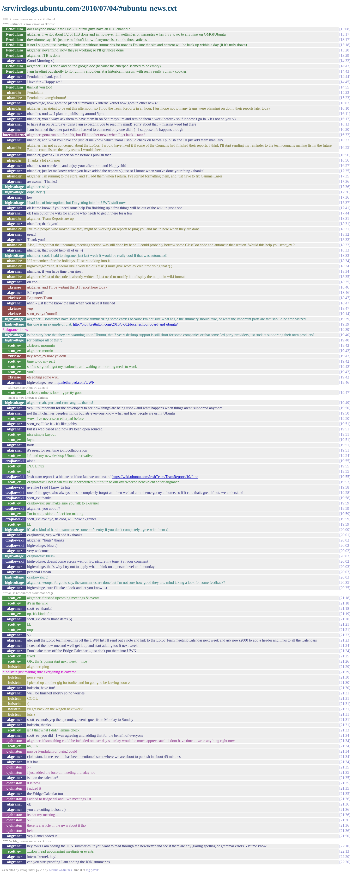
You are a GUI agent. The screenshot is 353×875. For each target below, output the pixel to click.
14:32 (345, 61)
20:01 (345, 535)
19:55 (345, 461)
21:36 (345, 799)
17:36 (345, 181)
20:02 (345, 540)
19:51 (345, 424)
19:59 (345, 503)
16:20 (345, 129)
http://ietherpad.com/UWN (75, 382)
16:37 (345, 140)
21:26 (345, 661)
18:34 (345, 261)
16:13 (345, 124)
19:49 (345, 403)
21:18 (345, 598)
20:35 (345, 582)
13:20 (345, 50)
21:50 (345, 836)
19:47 (345, 392)
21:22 (345, 635)
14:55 (345, 87)
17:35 (345, 171)
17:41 (345, 208)
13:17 (345, 34)
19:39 (345, 319)
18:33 (345, 250)
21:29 (345, 667)
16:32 (345, 135)
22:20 (345, 857)
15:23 (345, 92)
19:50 (345, 408)
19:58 (345, 487)
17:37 (345, 203)
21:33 (345, 730)
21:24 (345, 645)
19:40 (345, 335)
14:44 (345, 77)
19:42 (345, 345)
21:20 (345, 619)
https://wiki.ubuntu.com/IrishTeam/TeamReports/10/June (155, 477)
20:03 (345, 567)
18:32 (345, 234)
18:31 (345, 218)
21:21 (345, 624)
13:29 (345, 55)
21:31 (345, 693)
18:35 (345, 277)
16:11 (345, 114)
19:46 (345, 382)
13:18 (345, 45)
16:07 (345, 103)
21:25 (345, 656)
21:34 (345, 735)
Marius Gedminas (60, 870)
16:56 (345, 155)
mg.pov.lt (92, 870)
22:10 (345, 846)
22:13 (345, 851)
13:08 (345, 29)
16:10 (345, 108)
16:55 (345, 147)
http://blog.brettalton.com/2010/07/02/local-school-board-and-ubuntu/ (125, 324)
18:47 (345, 298)
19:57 (345, 482)
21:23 (345, 640)
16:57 (345, 166)
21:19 (345, 614)
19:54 (345, 455)
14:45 (345, 82)
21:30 (345, 677)
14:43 (345, 66)
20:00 (345, 530)
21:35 (345, 767)
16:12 (345, 119)
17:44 (345, 213)
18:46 (345, 287)
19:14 (345, 314)
